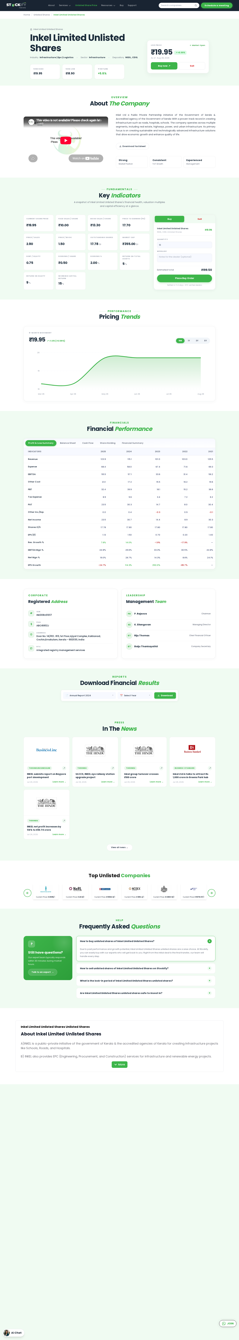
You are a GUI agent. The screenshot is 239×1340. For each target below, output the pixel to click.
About (51, 5)
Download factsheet (134, 146)
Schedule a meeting (217, 5)
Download (167, 695)
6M (180, 340)
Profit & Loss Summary (40, 443)
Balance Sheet (68, 443)
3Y (197, 340)
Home (27, 14)
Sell (192, 65)
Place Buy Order (184, 278)
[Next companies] (211, 893)
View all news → (119, 847)
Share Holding (107, 443)
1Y (189, 340)
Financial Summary (132, 443)
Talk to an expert (43, 972)
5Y (205, 340)
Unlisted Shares (42, 14)
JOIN (230, 1323)
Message (162, 251)
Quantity (162, 239)
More (121, 1064)
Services (63, 5)
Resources (106, 5)
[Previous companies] (27, 893)
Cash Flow (87, 443)
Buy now (164, 65)
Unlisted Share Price (86, 5)
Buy (122, 5)
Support (132, 5)
